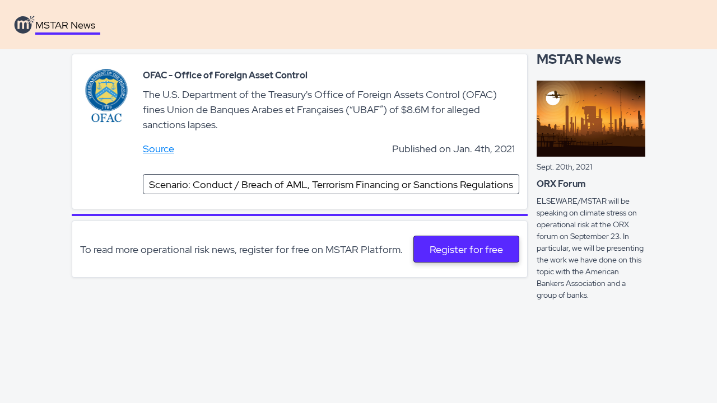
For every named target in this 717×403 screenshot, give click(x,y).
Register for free (466, 249)
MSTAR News (65, 24)
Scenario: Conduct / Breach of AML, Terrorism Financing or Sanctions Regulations (331, 184)
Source (158, 148)
